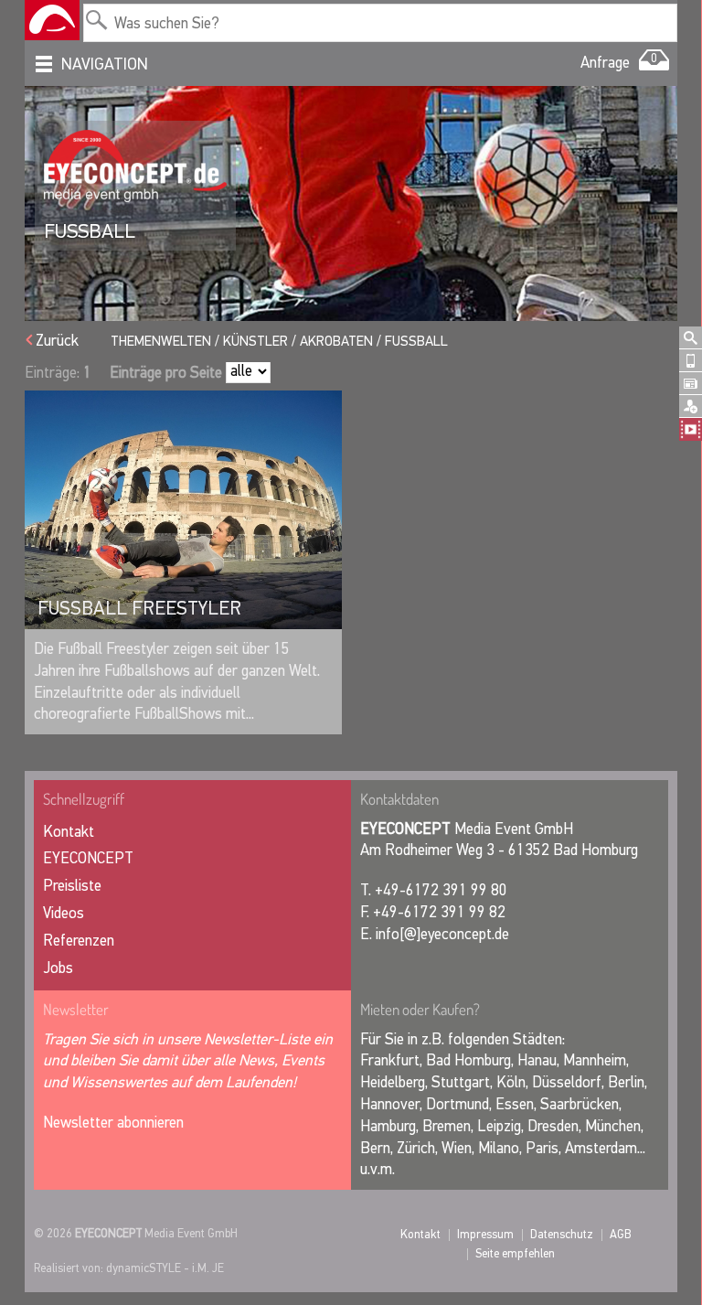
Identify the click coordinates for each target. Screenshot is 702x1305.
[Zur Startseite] (52, 20)
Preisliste (72, 885)
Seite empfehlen (515, 1253)
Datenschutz (561, 1234)
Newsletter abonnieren (113, 1122)
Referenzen (78, 940)
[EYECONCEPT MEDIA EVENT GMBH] (135, 166)
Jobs (58, 968)
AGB (620, 1234)
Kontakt (68, 831)
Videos (63, 913)
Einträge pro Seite (166, 372)
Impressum (485, 1234)
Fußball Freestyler (139, 608)
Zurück (57, 340)
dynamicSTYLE (143, 1268)
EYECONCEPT (88, 858)
